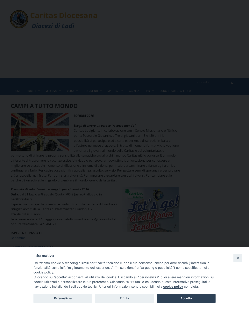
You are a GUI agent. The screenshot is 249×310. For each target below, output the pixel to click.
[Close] (237, 258)
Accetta (186, 298)
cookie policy (173, 286)
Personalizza (63, 298)
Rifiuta (124, 298)
